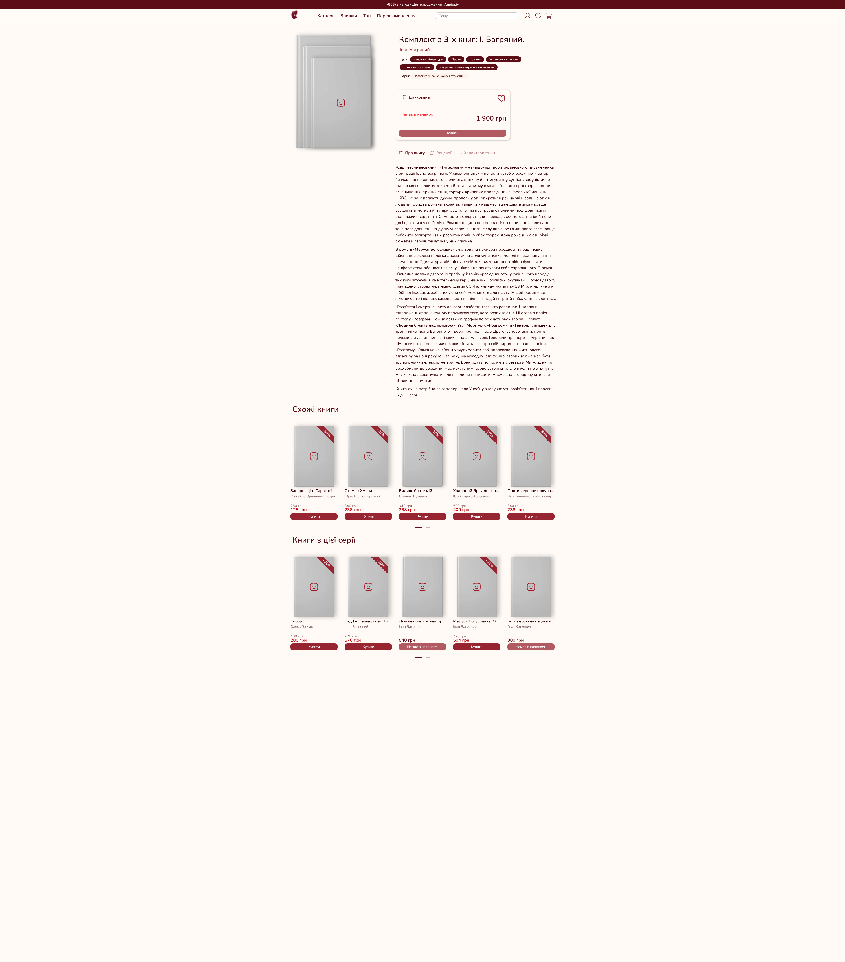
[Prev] (281, 471)
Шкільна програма (417, 67)
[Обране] (538, 16)
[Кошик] (549, 16)
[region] (422, 471)
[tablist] (446, 97)
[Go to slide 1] (418, 527)
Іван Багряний (415, 50)
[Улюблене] (501, 98)
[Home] (294, 15)
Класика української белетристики (440, 76)
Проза (456, 59)
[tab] (416, 97)
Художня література (428, 59)
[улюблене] (300, 433)
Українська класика (503, 59)
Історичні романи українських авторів (466, 67)
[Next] (563, 471)
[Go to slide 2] (428, 527)
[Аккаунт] (528, 16)
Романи (475, 59)
